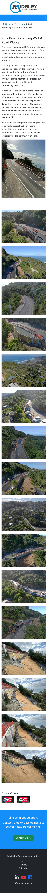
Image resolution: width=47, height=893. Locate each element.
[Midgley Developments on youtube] (23, 878)
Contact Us (22, 837)
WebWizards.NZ (24, 883)
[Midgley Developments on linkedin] (17, 878)
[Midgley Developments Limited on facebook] (30, 878)
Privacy (23, 864)
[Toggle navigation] (42, 18)
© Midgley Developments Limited (23, 856)
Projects (19, 24)
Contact (23, 861)
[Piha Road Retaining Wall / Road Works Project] (24, 168)
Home (8, 24)
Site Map (23, 868)
